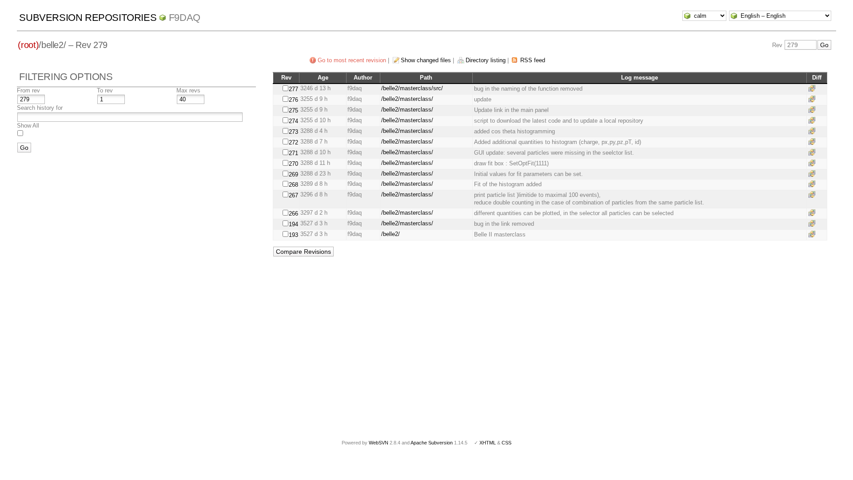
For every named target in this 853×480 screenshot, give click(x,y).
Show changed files (426, 60)
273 (293, 131)
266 (293, 213)
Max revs (188, 90)
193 (293, 235)
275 (293, 110)
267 (293, 195)
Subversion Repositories (87, 17)
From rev (28, 90)
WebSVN (378, 442)
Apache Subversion (432, 442)
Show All (28, 125)
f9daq (184, 17)
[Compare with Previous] (813, 88)
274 (293, 121)
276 (293, 99)
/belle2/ (390, 234)
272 (293, 142)
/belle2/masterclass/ (407, 99)
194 (293, 224)
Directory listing (486, 60)
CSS (506, 442)
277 (293, 89)
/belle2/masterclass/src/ (412, 88)
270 (293, 163)
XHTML (487, 442)
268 (293, 184)
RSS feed (532, 60)
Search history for (40, 107)
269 (293, 174)
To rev (105, 90)
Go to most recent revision (352, 60)
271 (293, 153)
